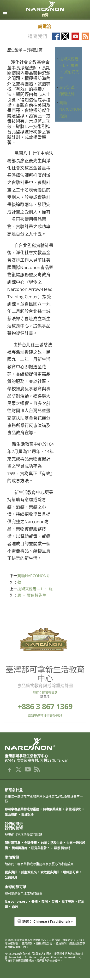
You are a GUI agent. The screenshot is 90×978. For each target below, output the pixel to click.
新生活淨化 (73, 809)
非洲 (15, 907)
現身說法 (27, 814)
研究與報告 (39, 848)
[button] (45, 924)
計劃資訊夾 (29, 872)
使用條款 (27, 943)
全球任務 (30, 842)
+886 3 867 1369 (45, 706)
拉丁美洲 (68, 901)
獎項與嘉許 (19, 848)
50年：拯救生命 (52, 842)
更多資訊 (11, 872)
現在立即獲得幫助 (45, 692)
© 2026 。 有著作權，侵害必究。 (40, 940)
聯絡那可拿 (71, 872)
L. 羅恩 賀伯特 (60, 848)
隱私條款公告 (44, 943)
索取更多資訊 (50, 872)
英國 (55, 901)
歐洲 (45, 901)
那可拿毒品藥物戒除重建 (22, 809)
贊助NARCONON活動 (70, 109)
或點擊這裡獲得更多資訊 (45, 715)
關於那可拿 (12, 842)
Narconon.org (16, 901)
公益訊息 (11, 877)
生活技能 (11, 814)
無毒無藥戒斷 (52, 809)
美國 (34, 901)
